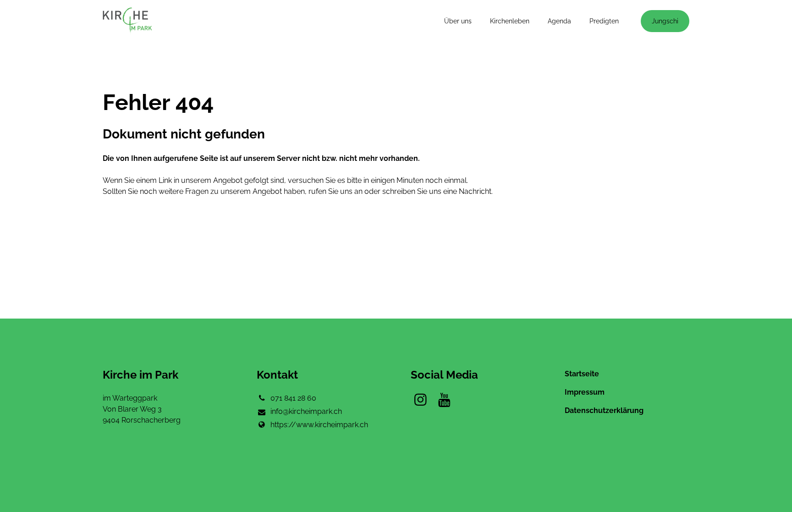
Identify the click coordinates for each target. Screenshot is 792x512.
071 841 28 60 (293, 398)
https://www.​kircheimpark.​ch (319, 424)
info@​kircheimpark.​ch (306, 411)
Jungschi (665, 21)
